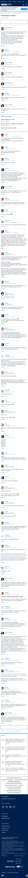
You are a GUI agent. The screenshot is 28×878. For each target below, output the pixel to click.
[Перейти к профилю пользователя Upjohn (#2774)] (2, 293)
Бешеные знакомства (16, 13)
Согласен (24, 9)
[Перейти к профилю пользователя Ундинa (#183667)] (2, 466)
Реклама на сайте (6, 826)
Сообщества (8, 13)
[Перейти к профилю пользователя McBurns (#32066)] (2, 50)
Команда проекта (6, 828)
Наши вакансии (5, 830)
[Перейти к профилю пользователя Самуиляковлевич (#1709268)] (2, 28)
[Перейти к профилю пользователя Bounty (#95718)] (2, 329)
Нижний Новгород (6, 818)
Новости (14, 1)
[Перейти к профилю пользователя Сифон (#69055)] (2, 231)
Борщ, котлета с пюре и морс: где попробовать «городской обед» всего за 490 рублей (15, 756)
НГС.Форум (3, 13)
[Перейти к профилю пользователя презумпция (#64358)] (2, 221)
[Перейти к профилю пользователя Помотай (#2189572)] (2, 169)
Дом (23, 1)
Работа (9, 1)
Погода (19, 1)
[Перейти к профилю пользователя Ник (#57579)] (2, 401)
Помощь (3, 832)
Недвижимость (4, 1)
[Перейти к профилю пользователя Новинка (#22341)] (2, 253)
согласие (11, 9)
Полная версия (5, 796)
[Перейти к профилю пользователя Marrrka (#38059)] (2, 135)
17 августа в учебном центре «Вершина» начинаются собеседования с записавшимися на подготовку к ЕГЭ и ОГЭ (15, 769)
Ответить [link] (3, 45)
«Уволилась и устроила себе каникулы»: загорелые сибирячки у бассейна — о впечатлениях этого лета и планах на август (15, 763)
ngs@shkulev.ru (17, 852)
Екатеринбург (5, 816)
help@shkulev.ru (11, 855)
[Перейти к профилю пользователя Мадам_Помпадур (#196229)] (2, 63)
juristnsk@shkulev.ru (9, 854)
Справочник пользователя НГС (9, 798)
